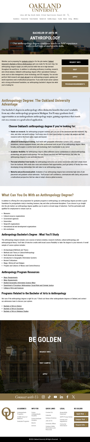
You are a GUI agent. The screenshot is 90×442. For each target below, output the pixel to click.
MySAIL (38, 15)
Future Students (34, 19)
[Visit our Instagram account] (43, 397)
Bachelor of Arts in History (13, 306)
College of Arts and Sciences (14, 288)
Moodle (33, 15)
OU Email (43, 15)
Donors (34, 425)
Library (22, 15)
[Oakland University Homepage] (45, 7)
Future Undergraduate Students (36, 414)
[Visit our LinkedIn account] (61, 397)
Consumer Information (63, 424)
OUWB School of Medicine (22, 417)
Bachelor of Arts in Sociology (14, 309)
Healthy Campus (51, 19)
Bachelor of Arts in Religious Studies (16, 311)
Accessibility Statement (63, 413)
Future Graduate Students (36, 419)
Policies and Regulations (63, 420)
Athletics (76, 19)
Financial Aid (24, 19)
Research (59, 15)
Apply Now (80, 414)
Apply (75, 77)
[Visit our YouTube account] (55, 397)
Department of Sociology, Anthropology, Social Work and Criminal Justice (29, 285)
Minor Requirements (10, 280)
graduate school (27, 61)
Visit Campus (45, 363)
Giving (70, 19)
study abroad (24, 77)
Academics (16, 19)
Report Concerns (51, 15)
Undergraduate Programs (21, 413)
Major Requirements (11, 277)
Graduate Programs (23, 421)
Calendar (48, 415)
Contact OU (49, 412)
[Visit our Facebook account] (67, 397)
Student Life (43, 19)
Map (29, 15)
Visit (75, 70)
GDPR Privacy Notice (66, 417)
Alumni (65, 19)
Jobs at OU (49, 421)
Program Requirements (75, 84)
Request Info (75, 62)
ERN (64, 15)
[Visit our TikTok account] (49, 397)
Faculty (60, 19)
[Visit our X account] (73, 397)
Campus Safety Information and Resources (51, 427)
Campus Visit (80, 419)
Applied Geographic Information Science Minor (20, 283)
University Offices (51, 423)
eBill (26, 15)
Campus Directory (51, 418)
